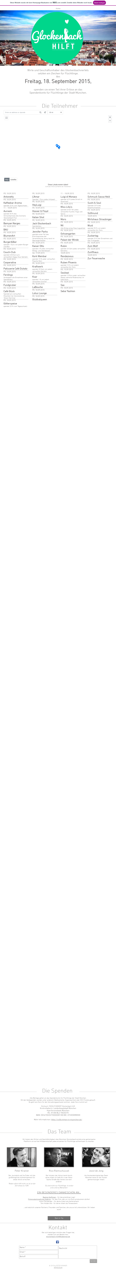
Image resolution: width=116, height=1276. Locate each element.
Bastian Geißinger (49, 1197)
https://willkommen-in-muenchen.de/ (66, 1120)
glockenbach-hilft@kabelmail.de (58, 1237)
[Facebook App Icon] (57, 1242)
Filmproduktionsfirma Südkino (39, 1199)
